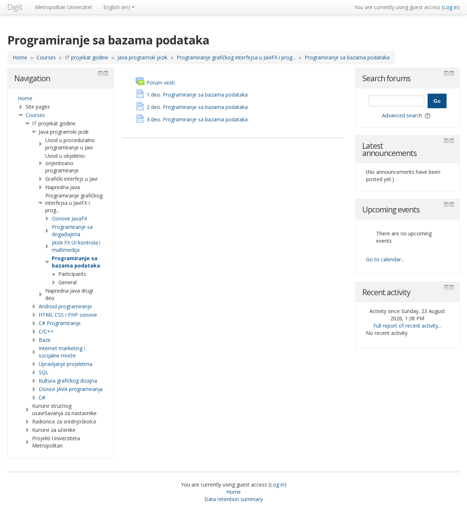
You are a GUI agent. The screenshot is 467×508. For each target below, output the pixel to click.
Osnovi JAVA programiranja (71, 389)
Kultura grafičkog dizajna (68, 380)
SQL (44, 372)
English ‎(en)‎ (116, 7)
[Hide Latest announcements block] (446, 140)
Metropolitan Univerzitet (63, 7)
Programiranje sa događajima (72, 230)
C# (42, 397)
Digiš (14, 7)
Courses (35, 115)
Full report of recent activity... (407, 325)
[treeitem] (60, 98)
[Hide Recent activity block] (446, 287)
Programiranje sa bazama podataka (76, 262)
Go (437, 101)
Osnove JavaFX (69, 218)
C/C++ (46, 331)
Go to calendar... (385, 259)
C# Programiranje (60, 323)
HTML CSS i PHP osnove (68, 314)
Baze (45, 339)
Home (25, 98)
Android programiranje (65, 306)
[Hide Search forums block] (446, 73)
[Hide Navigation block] (100, 73)
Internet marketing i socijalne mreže (62, 352)
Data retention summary (233, 499)
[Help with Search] (428, 115)
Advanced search (402, 115)
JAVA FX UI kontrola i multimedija (76, 246)
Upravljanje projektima (65, 363)
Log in (450, 7)
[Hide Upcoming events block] (446, 204)
